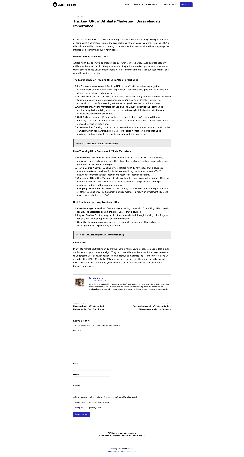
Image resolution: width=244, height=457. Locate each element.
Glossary (78, 17)
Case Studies (153, 5)
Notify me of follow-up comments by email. (92, 402)
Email (76, 375)
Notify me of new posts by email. (88, 408)
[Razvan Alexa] (80, 286)
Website (76, 386)
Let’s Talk (186, 5)
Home (128, 5)
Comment (78, 330)
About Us (138, 5)
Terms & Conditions (128, 451)
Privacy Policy (113, 451)
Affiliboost (102, 281)
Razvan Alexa (96, 278)
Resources (168, 5)
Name (76, 363)
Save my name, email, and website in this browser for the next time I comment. (106, 397)
